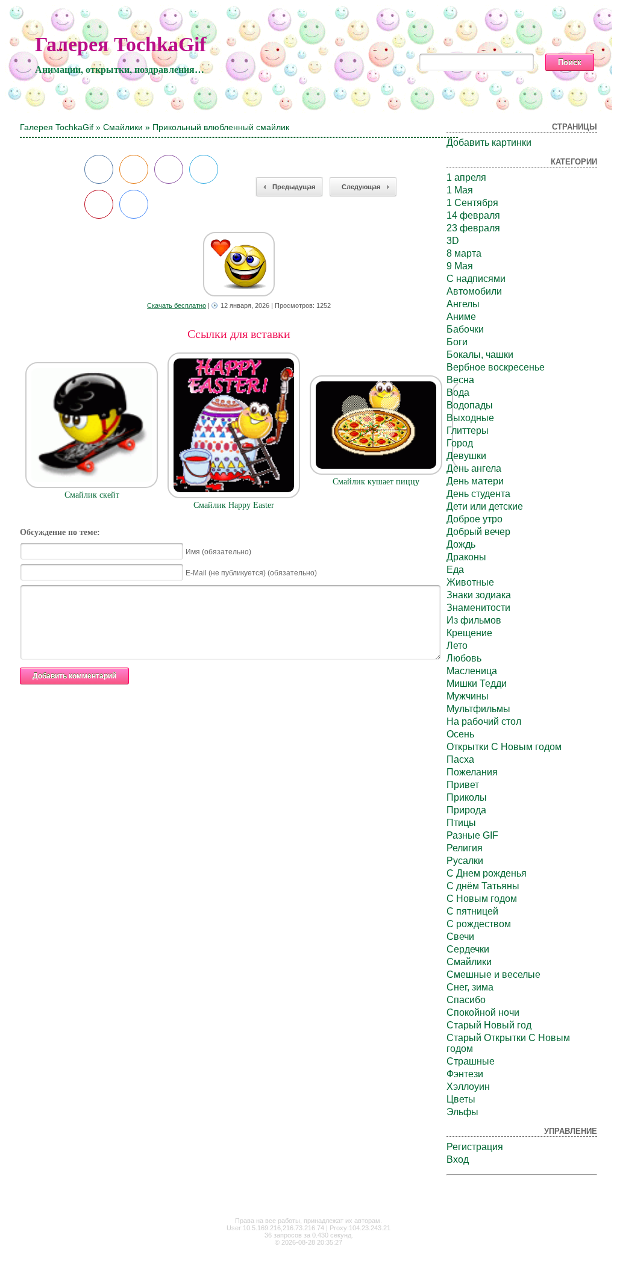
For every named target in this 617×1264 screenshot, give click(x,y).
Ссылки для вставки (238, 333)
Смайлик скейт (91, 494)
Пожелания (472, 772)
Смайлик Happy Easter (233, 505)
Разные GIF (472, 835)
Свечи (460, 936)
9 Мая (459, 266)
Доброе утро (474, 519)
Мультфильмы (478, 709)
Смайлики (123, 127)
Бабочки (465, 329)
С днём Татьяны (482, 886)
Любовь (463, 658)
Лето (457, 645)
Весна (460, 380)
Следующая (361, 186)
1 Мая (459, 190)
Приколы (466, 797)
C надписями (476, 279)
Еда (455, 570)
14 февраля (473, 215)
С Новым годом (481, 898)
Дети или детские (484, 506)
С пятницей (472, 911)
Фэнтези (464, 1074)
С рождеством (478, 924)
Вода (457, 392)
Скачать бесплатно (176, 305)
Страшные (470, 1061)
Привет (462, 785)
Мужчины (467, 696)
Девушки (466, 456)
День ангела (473, 468)
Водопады (469, 405)
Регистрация (474, 1147)
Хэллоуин (468, 1086)
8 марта (463, 253)
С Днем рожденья (486, 873)
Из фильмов (473, 620)
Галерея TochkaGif (120, 44)
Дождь (460, 544)
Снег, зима (469, 987)
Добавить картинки (488, 142)
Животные (470, 582)
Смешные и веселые (493, 974)
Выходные (470, 418)
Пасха (460, 759)
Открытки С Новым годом (504, 747)
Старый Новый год (488, 1025)
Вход (457, 1159)
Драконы (466, 557)
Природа (466, 810)
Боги (457, 342)
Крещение (469, 633)
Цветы (460, 1099)
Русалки (464, 861)
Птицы (461, 823)
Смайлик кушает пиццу (376, 481)
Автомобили (474, 291)
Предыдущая (293, 186)
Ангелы (463, 304)
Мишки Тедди (476, 683)
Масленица (471, 671)
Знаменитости (478, 607)
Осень (460, 734)
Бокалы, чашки (479, 354)
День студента (478, 494)
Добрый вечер (478, 532)
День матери (475, 481)
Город (459, 443)
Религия (464, 848)
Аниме (461, 316)
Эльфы (462, 1112)
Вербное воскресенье (495, 367)
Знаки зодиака (478, 595)
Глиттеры (467, 430)
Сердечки (467, 949)
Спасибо (466, 1000)
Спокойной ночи (482, 1012)
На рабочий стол (483, 721)
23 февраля (473, 228)
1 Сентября (472, 203)
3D (452, 241)
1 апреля (466, 177)
